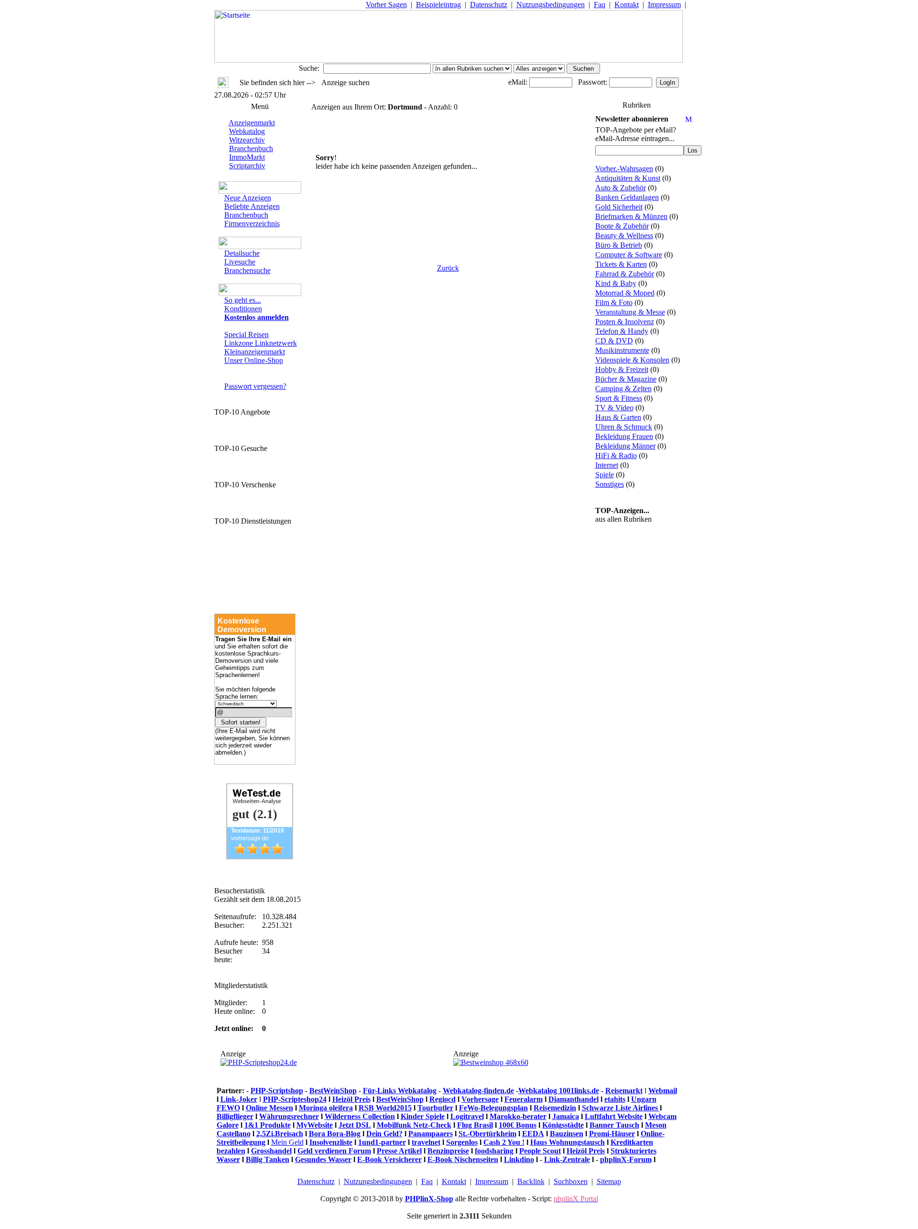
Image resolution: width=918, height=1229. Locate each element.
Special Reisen (246, 334)
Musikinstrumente (622, 350)
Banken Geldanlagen (627, 197)
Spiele (604, 475)
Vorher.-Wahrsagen (624, 169)
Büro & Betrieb (618, 245)
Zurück (448, 268)
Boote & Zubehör (622, 226)
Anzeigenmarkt (252, 123)
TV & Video (614, 408)
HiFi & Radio (616, 455)
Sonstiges (609, 484)
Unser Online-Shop (253, 360)
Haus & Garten (618, 417)
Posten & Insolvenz (624, 322)
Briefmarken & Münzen (631, 216)
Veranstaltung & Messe (630, 312)
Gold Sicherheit (619, 207)
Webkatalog (247, 131)
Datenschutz (488, 4)
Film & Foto (614, 302)
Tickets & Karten (621, 264)
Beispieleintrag (438, 4)
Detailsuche (242, 253)
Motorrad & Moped (625, 293)
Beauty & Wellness (624, 235)
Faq (599, 4)
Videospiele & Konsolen (632, 360)
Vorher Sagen (386, 4)
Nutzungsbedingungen (550, 4)
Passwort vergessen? (255, 386)
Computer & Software (628, 255)
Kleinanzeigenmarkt (254, 352)
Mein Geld (287, 1142)
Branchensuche (247, 270)
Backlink (531, 1181)
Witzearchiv (247, 140)
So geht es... (242, 300)
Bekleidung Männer (625, 446)
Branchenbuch (251, 148)
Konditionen (243, 309)
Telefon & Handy (621, 331)
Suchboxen (571, 1181)
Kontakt (626, 4)
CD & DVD (614, 341)
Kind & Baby (615, 283)
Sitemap (609, 1181)
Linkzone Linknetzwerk (260, 343)
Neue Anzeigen (247, 198)
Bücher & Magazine (625, 379)
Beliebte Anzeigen (252, 206)
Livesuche (239, 262)
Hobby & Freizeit (621, 369)
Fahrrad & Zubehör (624, 274)
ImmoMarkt (247, 157)
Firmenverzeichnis (252, 223)
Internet (606, 465)
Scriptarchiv (247, 166)
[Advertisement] (448, 208)
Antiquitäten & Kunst (627, 178)
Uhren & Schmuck (623, 427)
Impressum (664, 4)
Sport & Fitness (618, 398)
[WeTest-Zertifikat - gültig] (259, 857)
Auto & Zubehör (620, 188)
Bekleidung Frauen (624, 436)
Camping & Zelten (623, 388)
